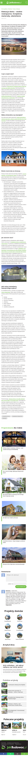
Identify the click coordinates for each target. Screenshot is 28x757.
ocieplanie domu (6, 416)
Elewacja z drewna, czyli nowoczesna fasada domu (15, 704)
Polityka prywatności (13, 743)
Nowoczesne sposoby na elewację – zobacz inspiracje (15, 691)
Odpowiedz (9, 605)
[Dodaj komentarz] (24, 754)
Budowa (10, 9)
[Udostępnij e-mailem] (17, 754)
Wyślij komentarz (21, 586)
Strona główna (4, 9)
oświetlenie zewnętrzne (17, 416)
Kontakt (3, 743)
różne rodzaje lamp (5, 292)
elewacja (4, 418)
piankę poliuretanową (6, 96)
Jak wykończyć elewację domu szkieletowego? (16, 698)
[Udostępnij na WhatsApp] (10, 754)
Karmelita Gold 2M (16, 732)
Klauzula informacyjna (7, 744)
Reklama (3, 745)
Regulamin (18, 744)
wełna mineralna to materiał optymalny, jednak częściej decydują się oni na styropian (13, 119)
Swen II (3, 732)
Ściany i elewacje (16, 9)
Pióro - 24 (25, 732)
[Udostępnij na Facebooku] (3, 754)
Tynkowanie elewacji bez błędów (16, 684)
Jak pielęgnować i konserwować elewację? (16, 711)
